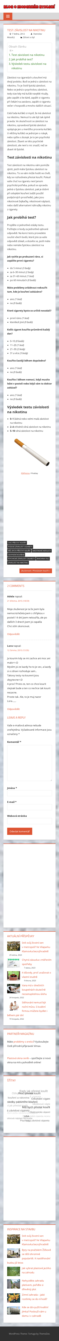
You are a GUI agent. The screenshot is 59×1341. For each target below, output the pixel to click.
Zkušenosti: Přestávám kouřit (35, 571)
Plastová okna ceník (18, 1058)
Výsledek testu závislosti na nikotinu (28, 66)
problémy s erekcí (23, 1041)
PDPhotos (25, 473)
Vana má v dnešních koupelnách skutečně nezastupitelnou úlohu (34, 990)
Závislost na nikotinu (18, 562)
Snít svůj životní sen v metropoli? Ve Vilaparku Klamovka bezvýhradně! (36, 947)
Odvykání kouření (16, 555)
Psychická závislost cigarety (21, 558)
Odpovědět (13, 634)
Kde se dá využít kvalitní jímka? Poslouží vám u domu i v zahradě (35, 1311)
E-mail (11, 802)
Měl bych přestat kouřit (19, 550)
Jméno (12, 788)
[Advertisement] (29, 508)
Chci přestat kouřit (17, 542)
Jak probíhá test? (22, 59)
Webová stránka (17, 815)
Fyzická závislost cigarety (20, 546)
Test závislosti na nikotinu (28, 55)
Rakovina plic (43, 558)
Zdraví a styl (29, 37)
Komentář (14, 742)
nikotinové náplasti (42, 550)
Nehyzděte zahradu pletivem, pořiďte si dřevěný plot (33, 1285)
